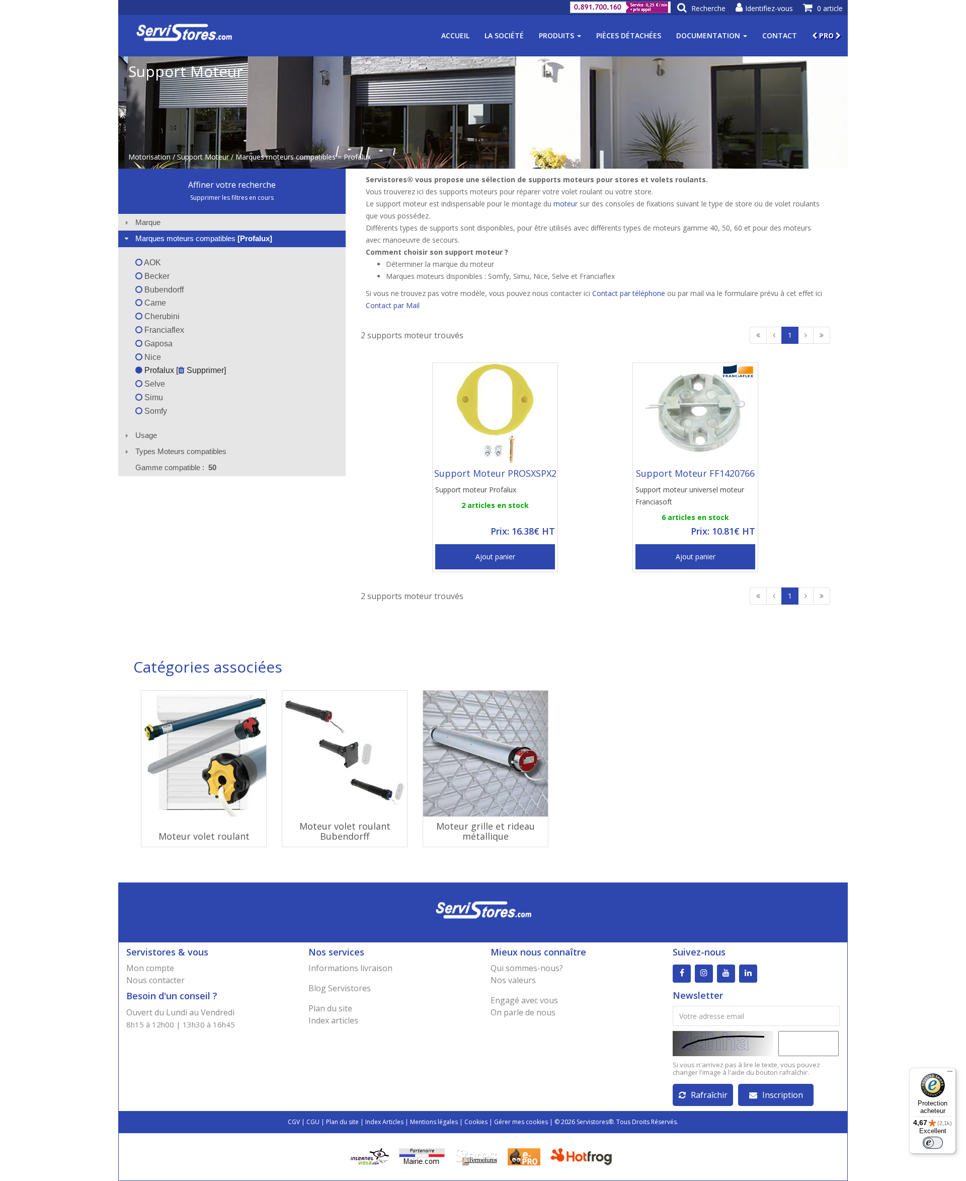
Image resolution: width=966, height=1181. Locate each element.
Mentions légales (434, 1122)
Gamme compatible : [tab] (175, 467)
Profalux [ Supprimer (183, 370)
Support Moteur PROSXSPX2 (495, 473)
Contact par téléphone (628, 293)
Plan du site (330, 1008)
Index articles (333, 1020)
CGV (294, 1122)
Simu (152, 397)
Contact (779, 35)
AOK (151, 262)
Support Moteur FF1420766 (695, 473)
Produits (557, 35)
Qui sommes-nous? (527, 968)
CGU (312, 1122)
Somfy (154, 411)
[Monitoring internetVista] (370, 1156)
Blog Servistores (339, 988)
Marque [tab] (147, 222)
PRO (826, 35)
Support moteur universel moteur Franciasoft (689, 495)
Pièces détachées (628, 35)
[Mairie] (422, 1156)
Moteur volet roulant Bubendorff (344, 831)
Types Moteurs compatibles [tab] (180, 451)
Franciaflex (163, 330)
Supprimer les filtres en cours (232, 197)
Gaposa (157, 343)
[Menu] (950, 1074)
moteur (565, 203)
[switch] (933, 1143)
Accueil (455, 35)
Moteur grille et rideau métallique (485, 831)
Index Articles (384, 1122)
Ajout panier (495, 556)
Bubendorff (163, 289)
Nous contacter (155, 980)
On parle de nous (523, 1012)
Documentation (709, 35)
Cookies (476, 1122)
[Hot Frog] (583, 1156)
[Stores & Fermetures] (476, 1156)
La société (504, 35)
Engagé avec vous (524, 1000)
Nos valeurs (513, 980)
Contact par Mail (393, 305)
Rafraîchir (709, 1094)
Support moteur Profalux (475, 489)
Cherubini (161, 316)
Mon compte (150, 968)
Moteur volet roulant (204, 836)
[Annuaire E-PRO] (524, 1156)
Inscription (782, 1094)
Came (154, 303)
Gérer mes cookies (521, 1122)
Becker (156, 276)
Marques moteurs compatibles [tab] (203, 238)
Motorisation (149, 157)
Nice (151, 357)
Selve (153, 384)
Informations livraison (350, 968)
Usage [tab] (146, 435)
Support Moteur (203, 157)
